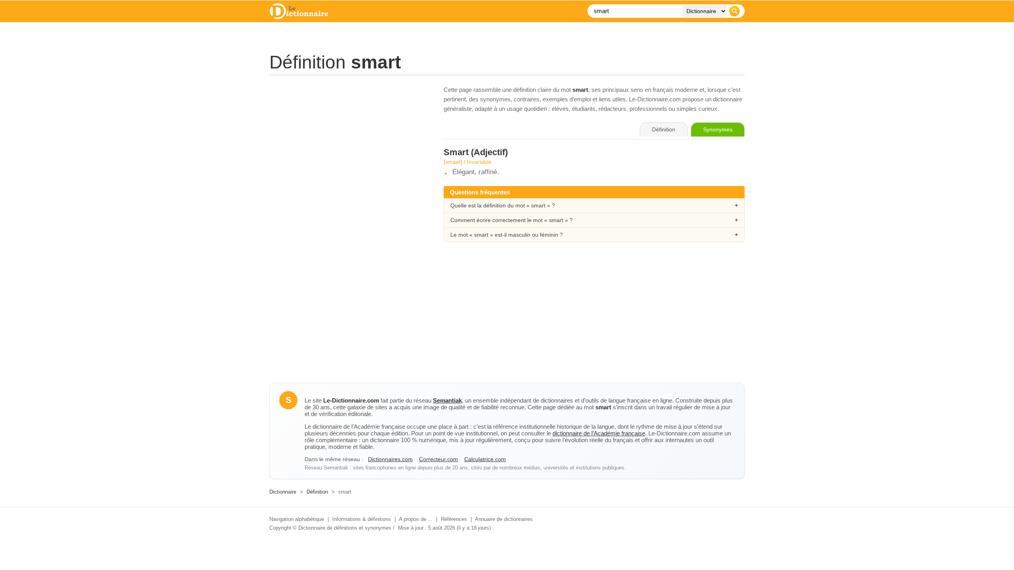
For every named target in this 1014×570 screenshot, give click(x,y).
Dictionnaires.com (390, 459)
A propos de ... (416, 519)
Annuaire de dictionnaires (504, 519)
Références (454, 519)
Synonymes (717, 129)
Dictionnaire (282, 492)
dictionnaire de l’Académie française (599, 433)
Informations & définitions (361, 519)
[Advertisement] (348, 140)
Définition (317, 492)
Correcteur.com (438, 459)
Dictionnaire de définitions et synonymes (344, 528)
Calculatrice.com (485, 459)
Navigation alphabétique (296, 519)
